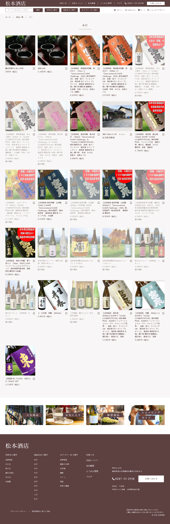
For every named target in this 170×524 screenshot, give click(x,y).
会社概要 (91, 3)
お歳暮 (8, 481)
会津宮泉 (8, 460)
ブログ (119, 3)
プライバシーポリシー (18, 511)
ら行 (36, 495)
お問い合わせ (155, 3)
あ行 (36, 460)
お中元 (8, 477)
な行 (36, 477)
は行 (36, 481)
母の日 (8, 468)
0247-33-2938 (136, 3)
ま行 (36, 486)
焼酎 (62, 473)
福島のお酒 (64, 464)
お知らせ (63, 3)
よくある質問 (106, 3)
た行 (36, 473)
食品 (62, 481)
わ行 (36, 499)
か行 (36, 464)
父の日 (8, 464)
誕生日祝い (9, 473)
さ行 (36, 468)
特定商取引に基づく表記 (41, 511)
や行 (36, 490)
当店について (77, 3)
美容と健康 (64, 486)
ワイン (62, 477)
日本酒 (62, 468)
